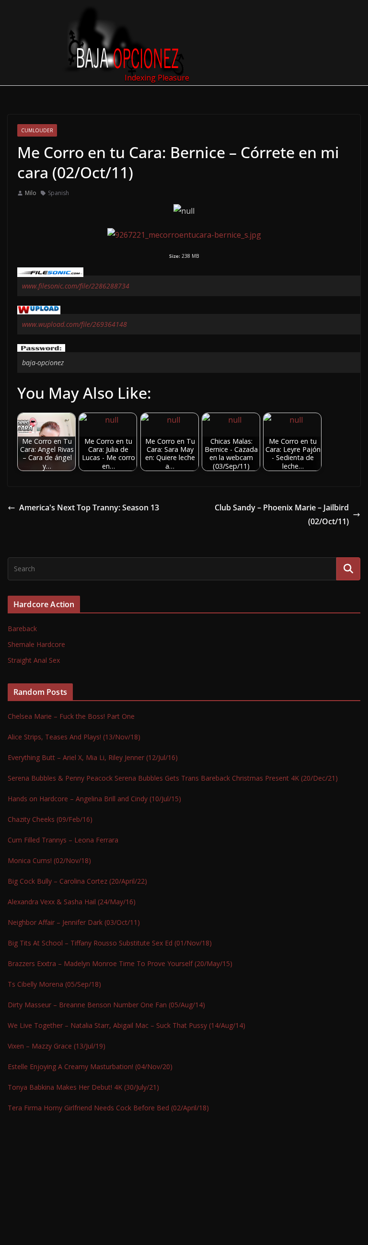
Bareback (22, 628)
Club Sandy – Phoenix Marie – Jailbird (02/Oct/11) (282, 514)
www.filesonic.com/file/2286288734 (75, 285)
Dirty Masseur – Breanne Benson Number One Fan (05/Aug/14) (106, 1004)
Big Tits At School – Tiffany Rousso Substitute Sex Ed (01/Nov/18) (110, 942)
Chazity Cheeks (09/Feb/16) (50, 819)
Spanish (58, 193)
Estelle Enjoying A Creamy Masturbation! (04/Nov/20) (90, 1066)
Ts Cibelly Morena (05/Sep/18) (54, 984)
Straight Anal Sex (34, 660)
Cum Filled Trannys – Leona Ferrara (63, 839)
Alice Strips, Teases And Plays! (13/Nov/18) (74, 736)
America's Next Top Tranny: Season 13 (89, 507)
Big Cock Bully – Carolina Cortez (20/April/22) (77, 881)
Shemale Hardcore (36, 644)
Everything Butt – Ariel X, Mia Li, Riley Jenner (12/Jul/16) (93, 757)
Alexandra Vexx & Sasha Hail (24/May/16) (72, 901)
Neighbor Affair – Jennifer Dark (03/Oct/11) (74, 922)
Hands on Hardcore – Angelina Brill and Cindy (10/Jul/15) (94, 798)
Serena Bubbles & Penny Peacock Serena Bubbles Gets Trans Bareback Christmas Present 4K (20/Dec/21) (173, 778)
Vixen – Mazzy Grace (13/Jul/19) (56, 1045)
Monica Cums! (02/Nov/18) (49, 860)
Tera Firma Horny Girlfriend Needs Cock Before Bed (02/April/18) (108, 1107)
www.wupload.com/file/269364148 (74, 324)
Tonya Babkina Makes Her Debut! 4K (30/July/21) (83, 1087)
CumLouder (37, 130)
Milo (30, 193)
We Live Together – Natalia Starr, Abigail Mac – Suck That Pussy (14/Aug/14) (126, 1025)
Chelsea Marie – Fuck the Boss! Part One (71, 716)
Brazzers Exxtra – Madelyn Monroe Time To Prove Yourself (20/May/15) (120, 963)
